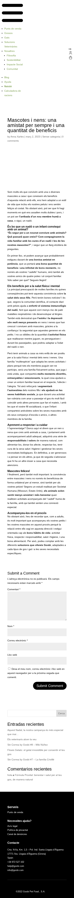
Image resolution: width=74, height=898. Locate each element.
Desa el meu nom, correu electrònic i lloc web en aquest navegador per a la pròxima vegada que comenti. (36, 673)
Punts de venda (12, 28)
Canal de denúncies (17, 834)
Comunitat (12, 69)
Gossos (8, 33)
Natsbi (8, 86)
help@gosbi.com (15, 866)
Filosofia (11, 55)
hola (9, 775)
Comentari (13, 589)
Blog (6, 77)
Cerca (61, 713)
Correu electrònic (17, 640)
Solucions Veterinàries (10, 44)
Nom (10, 626)
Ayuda (7, 81)
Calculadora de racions (12, 93)
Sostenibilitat (13, 60)
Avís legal (12, 826)
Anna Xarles (17, 136)
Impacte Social (15, 64)
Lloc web (12, 654)
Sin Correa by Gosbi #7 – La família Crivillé (30, 759)
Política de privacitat (17, 830)
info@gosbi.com (15, 870)
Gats (6, 37)
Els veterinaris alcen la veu (21, 739)
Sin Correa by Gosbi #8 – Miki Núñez (27, 744)
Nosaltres (9, 51)
